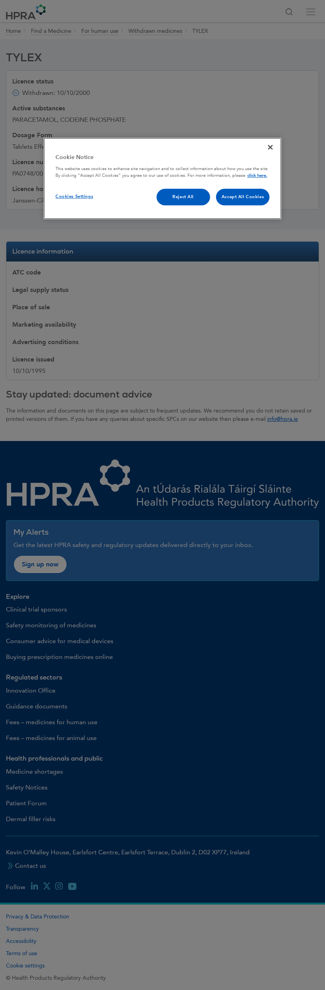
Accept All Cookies (243, 196)
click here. (257, 175)
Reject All (183, 196)
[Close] (270, 147)
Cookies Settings (74, 196)
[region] (162, 179)
